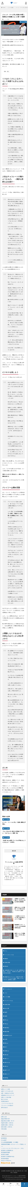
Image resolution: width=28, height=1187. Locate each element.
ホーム (5, 950)
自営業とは (6, 1050)
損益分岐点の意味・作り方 (7, 1120)
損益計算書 (6, 1031)
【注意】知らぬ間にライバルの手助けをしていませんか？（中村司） (14, 841)
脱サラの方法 (4, 1099)
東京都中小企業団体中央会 (7, 1156)
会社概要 (3, 1170)
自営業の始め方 (5, 1101)
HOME (3, 7)
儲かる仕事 (6, 1008)
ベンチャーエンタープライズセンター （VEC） (12, 1148)
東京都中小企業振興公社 (7, 1150)
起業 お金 (6, 1054)
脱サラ (5, 1047)
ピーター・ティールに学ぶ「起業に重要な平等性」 (14, 823)
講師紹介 (6, 958)
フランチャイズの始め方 (7, 1105)
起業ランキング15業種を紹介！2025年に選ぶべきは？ (20, 935)
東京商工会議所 (5, 1154)
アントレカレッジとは (9, 954)
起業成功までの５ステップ (7, 1095)
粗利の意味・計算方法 (6, 1127)
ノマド (5, 993)
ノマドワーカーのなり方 (7, 1103)
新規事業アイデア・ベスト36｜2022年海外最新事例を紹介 (20, 926)
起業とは (6, 1066)
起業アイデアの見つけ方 (7, 1091)
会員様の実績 (7, 962)
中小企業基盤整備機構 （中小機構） (10, 1142)
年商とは (6, 1023)
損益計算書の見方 (5, 1118)
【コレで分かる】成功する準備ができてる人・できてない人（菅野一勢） (13, 832)
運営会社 (6, 966)
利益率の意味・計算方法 (7, 1123)
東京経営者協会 (5, 1158)
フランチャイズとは (8, 1000)
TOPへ (24, 1185)
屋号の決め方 (4, 1107)
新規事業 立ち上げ (8, 1035)
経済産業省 (4, 1138)
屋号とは (6, 1020)
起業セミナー (7, 1074)
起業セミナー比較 (5, 1089)
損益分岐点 (6, 1027)
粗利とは (6, 1043)
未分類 (5, 1039)
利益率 (5, 1012)
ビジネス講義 (10, 7)
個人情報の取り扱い (19, 1170)
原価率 (5, 1016)
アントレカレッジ (8, 989)
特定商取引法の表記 (10, 1170)
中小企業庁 (4, 1140)
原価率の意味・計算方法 (7, 1125)
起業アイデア (7, 1070)
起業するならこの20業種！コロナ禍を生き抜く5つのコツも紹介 (20, 909)
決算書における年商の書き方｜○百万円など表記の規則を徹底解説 (20, 900)
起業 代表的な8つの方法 (7, 1093)
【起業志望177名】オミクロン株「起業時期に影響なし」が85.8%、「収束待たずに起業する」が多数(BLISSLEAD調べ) (14, 972)
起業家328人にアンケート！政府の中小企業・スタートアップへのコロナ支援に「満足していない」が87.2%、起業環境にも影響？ (14, 978)
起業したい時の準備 (6, 1097)
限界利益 (6, 1077)
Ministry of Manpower (6, 1160)
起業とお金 (4, 1116)
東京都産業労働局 (5, 1152)
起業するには (7, 1062)
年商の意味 (4, 1129)
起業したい (6, 1058)
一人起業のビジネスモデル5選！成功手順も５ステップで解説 (20, 917)
